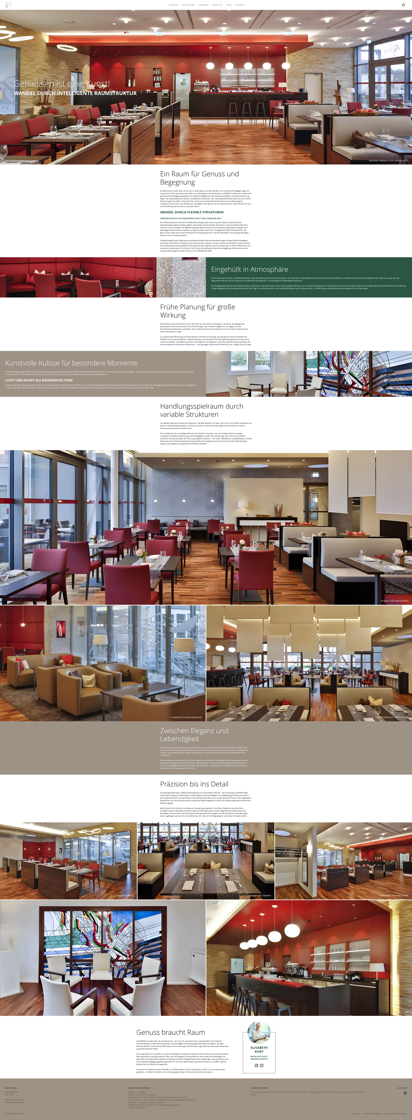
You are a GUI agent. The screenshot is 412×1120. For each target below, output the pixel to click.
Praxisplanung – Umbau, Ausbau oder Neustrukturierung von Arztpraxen (157, 1097)
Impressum (355, 1113)
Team (229, 4)
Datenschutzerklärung (373, 1113)
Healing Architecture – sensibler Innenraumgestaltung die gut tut (154, 1105)
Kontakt (239, 4)
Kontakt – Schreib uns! (137, 1107)
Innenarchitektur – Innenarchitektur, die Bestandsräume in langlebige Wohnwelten (161, 1100)
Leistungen (188, 4)
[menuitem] (173, 5)
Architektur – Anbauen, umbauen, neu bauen (146, 1102)
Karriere (204, 4)
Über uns (217, 4)
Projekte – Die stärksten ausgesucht (142, 1094)
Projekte (173, 4)
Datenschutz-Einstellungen (396, 1113)
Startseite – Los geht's (137, 1092)
